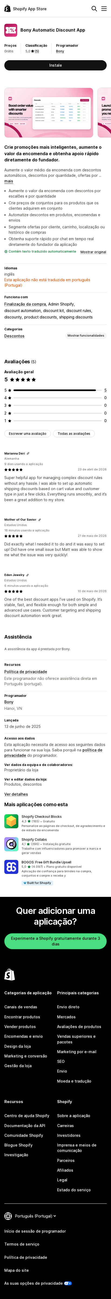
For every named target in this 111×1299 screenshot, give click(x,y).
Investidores (69, 1135)
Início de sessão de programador (35, 1231)
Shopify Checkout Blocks (42, 817)
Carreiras (65, 1125)
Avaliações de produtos (79, 1026)
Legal (62, 1180)
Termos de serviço (21, 1244)
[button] (55, 823)
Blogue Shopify (18, 1145)
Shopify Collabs (34, 839)
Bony (60, 51)
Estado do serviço (74, 1190)
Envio (62, 1071)
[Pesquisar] (94, 8)
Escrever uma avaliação (27, 434)
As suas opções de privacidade (33, 1283)
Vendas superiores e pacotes (76, 1039)
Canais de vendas (20, 1007)
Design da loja (17, 1046)
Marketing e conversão (25, 1056)
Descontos (14, 336)
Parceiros (66, 1160)
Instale (55, 65)
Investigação (16, 1154)
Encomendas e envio (23, 1036)
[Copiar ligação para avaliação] (28, 453)
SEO (61, 1061)
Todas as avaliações (74, 434)
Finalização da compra (25, 304)
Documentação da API (24, 1125)
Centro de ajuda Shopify (26, 1115)
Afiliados (65, 1170)
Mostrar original (93, 252)
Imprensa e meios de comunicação (76, 1148)
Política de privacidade (25, 671)
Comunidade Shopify (23, 1135)
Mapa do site (16, 1270)
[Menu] (104, 8)
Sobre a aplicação (73, 1115)
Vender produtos (20, 1026)
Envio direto (68, 1007)
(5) (37, 51)
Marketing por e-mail (76, 1051)
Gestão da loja (18, 1065)
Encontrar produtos (22, 1017)
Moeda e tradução (74, 1081)
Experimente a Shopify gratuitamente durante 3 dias (55, 941)
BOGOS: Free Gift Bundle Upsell (46, 862)
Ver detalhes (16, 794)
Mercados (66, 1017)
